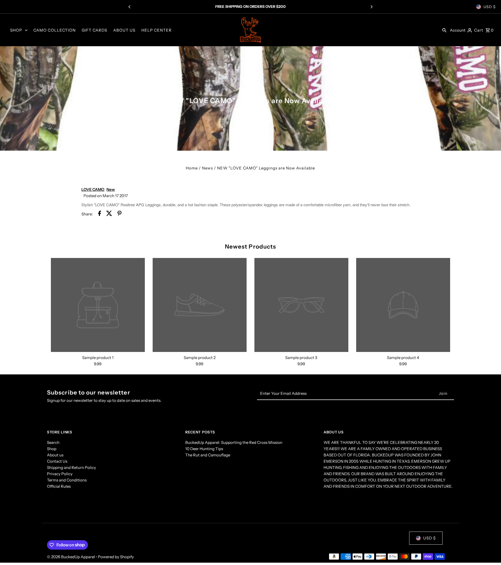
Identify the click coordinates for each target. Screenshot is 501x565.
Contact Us (57, 461)
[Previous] (130, 7)
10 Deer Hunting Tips (204, 448)
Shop (51, 448)
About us (55, 454)
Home (192, 168)
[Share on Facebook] (99, 214)
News (207, 168)
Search (53, 442)
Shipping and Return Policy (71, 467)
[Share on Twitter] (109, 214)
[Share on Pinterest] (119, 214)
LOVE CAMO (92, 189)
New (110, 189)
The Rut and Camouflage (207, 454)
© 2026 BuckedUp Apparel (71, 556)
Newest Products (250, 246)
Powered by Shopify (116, 556)
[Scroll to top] (490, 551)
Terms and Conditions (67, 480)
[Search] (444, 30)
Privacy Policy (60, 473)
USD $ (490, 6)
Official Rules (59, 486)
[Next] (371, 7)
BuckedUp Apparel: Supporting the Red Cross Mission (233, 442)
